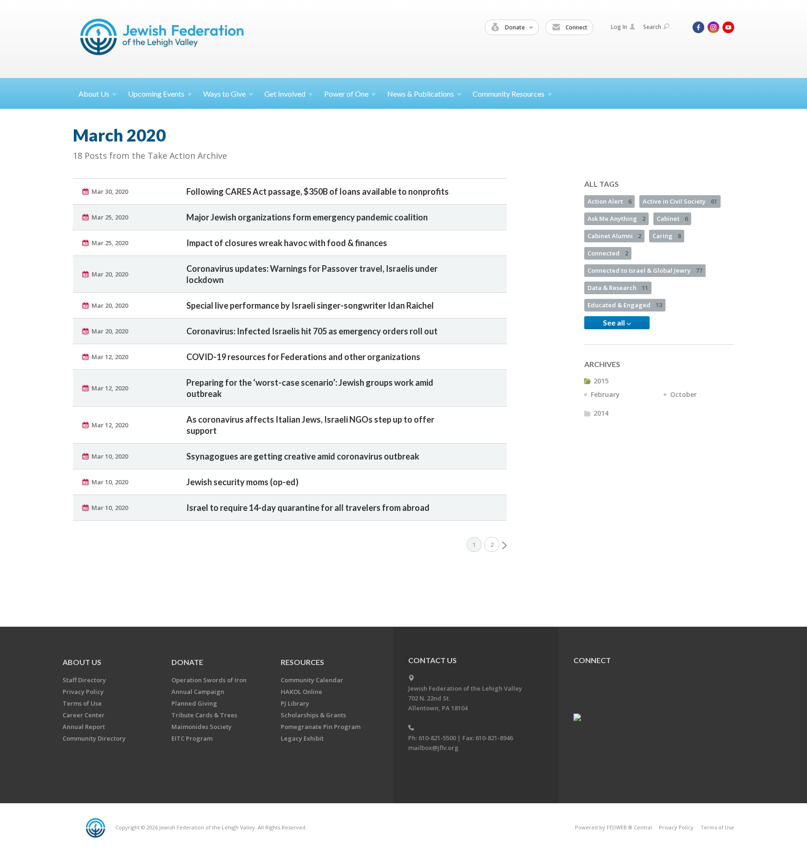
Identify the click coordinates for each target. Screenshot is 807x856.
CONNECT (592, 660)
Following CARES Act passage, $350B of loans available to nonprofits (317, 191)
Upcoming (156, 93)
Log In (619, 27)
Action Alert (609, 201)
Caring (666, 236)
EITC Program (191, 738)
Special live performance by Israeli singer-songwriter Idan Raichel (310, 305)
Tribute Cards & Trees (204, 715)
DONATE (187, 662)
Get (284, 93)
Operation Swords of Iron (209, 680)
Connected (608, 253)
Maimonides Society (201, 726)
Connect (576, 27)
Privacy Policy (83, 691)
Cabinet (672, 218)
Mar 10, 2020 (110, 456)
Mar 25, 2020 (110, 217)
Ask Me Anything (616, 218)
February (605, 394)
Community (509, 93)
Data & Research (618, 287)
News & (420, 93)
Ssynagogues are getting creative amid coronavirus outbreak (302, 456)
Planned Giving (194, 703)
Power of (346, 93)
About (93, 93)
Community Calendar (312, 680)
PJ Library (295, 703)
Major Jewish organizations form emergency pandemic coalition (307, 217)
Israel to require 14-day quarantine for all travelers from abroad (308, 507)
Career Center (84, 715)
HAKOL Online (301, 691)
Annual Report (84, 726)
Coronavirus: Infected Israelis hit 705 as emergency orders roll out (312, 331)
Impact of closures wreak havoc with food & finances (286, 243)
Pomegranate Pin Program (321, 726)
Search (652, 27)
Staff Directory (84, 680)
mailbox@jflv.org (433, 747)
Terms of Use (82, 703)
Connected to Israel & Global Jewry (645, 270)
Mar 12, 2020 (110, 357)
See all (614, 322)
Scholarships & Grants (313, 715)
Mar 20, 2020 (110, 274)
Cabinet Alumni (614, 236)
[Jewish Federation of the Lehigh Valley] (164, 38)
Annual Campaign (197, 691)
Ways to (224, 93)
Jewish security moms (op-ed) (242, 482)
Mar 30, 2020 (110, 191)
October (683, 394)
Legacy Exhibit (302, 738)
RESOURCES (302, 662)
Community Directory (94, 738)
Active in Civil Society (680, 201)
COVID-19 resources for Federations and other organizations (303, 357)
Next (504, 545)
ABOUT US (82, 662)
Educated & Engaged (625, 305)
